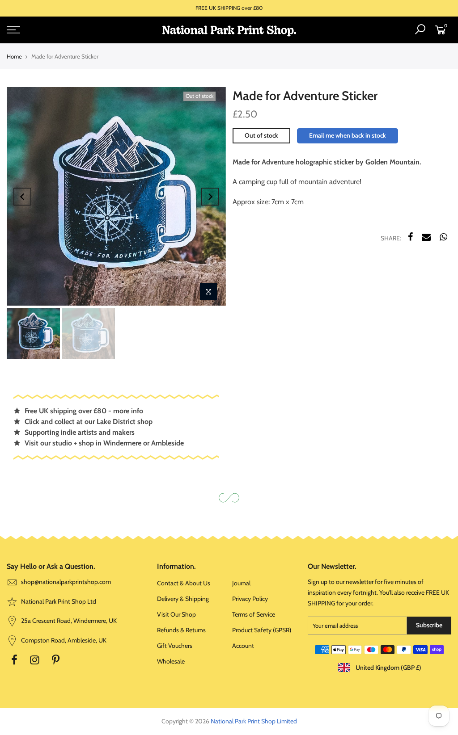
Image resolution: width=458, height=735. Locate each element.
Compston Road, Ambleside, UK (63, 640)
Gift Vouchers (174, 646)
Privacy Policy (250, 599)
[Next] (210, 197)
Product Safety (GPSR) (261, 630)
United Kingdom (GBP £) (387, 668)
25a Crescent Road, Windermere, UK (68, 621)
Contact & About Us (183, 583)
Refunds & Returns (181, 630)
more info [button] (128, 411)
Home (14, 56)
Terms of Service (253, 614)
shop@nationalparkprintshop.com (66, 582)
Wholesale (171, 661)
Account (243, 646)
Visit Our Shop (176, 614)
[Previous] (22, 197)
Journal (241, 583)
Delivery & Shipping (183, 599)
